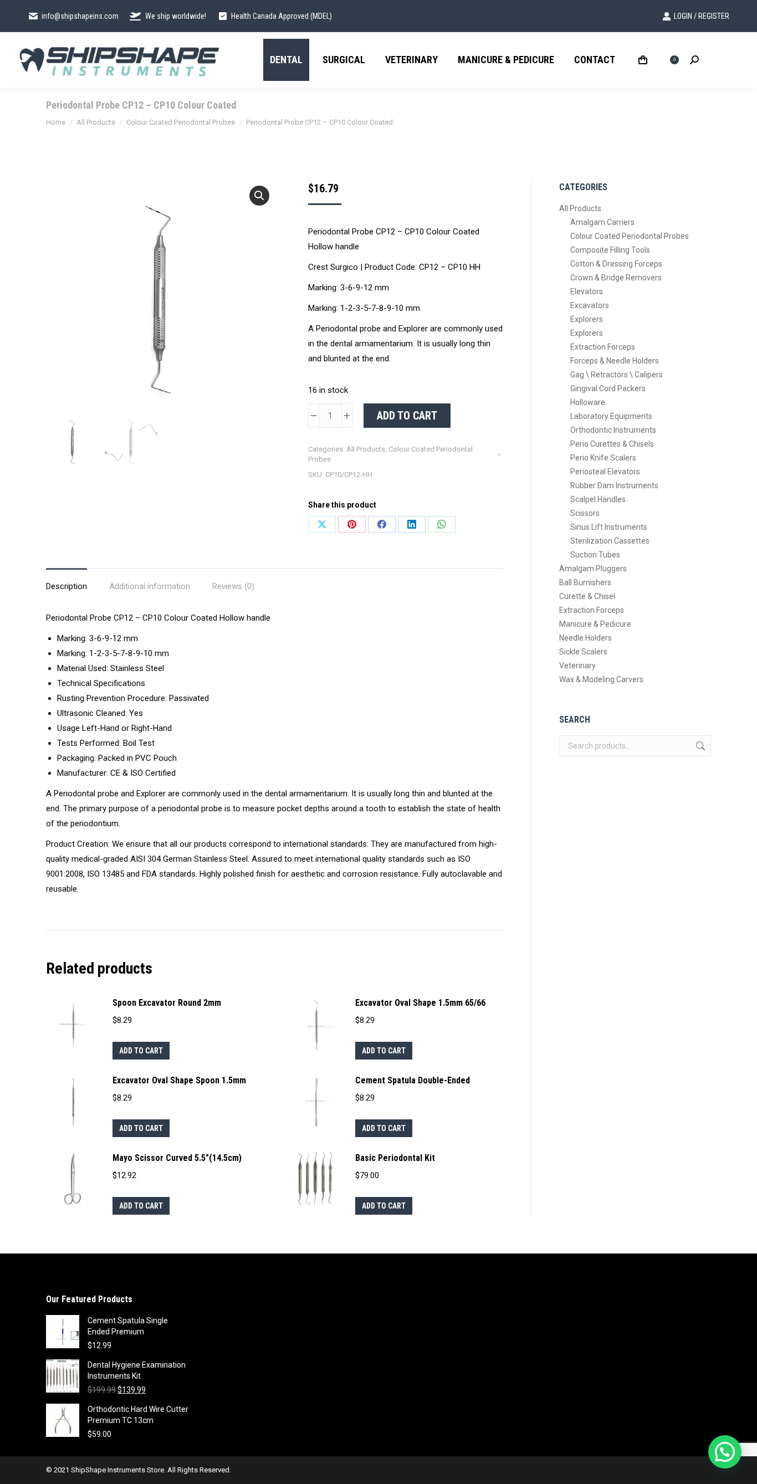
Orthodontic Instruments (613, 430)
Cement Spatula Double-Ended (412, 1080)
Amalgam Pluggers (593, 568)
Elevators (586, 291)
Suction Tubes (595, 554)
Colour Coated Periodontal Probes (629, 236)
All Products (365, 449)
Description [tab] (66, 586)
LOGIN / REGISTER (701, 16)
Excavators (589, 305)
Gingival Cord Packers (608, 388)
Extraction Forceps (602, 346)
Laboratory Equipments (611, 416)
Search (699, 745)
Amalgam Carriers (602, 222)
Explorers (586, 319)
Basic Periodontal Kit (395, 1158)
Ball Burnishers (585, 582)
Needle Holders (585, 637)
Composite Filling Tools (610, 249)
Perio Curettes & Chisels (612, 443)
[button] (259, 196)
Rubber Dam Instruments (614, 485)
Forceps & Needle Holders (614, 360)
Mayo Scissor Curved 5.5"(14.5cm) (177, 1158)
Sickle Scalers (583, 651)
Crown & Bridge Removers (616, 277)
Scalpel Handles (598, 499)
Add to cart (407, 415)
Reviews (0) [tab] (233, 586)
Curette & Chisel (587, 596)
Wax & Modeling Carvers (601, 679)
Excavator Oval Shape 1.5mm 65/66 (420, 1002)
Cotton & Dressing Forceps (616, 263)
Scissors (585, 513)
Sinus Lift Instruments (608, 527)
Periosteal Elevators (605, 471)
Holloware (587, 402)
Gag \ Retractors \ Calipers (616, 374)
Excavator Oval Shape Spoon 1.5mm (179, 1080)
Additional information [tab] (149, 586)
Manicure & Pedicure (595, 624)
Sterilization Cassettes (609, 540)
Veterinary (577, 665)
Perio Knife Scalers (603, 457)
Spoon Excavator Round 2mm (166, 1002)
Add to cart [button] (141, 1050)
